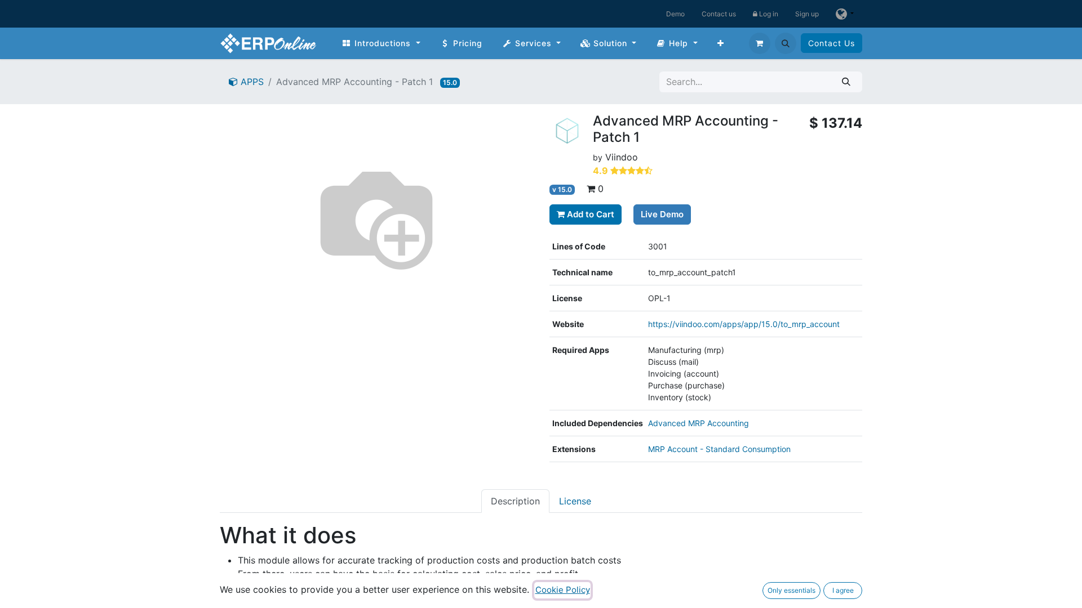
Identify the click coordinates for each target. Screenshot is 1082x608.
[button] (785, 43)
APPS (251, 81)
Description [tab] (515, 501)
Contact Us (831, 43)
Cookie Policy (562, 589)
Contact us (719, 14)
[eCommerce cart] (759, 43)
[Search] (846, 81)
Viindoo (621, 157)
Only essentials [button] (791, 590)
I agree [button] (843, 590)
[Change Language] (845, 13)
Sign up (807, 14)
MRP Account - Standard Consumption (719, 449)
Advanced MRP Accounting (698, 423)
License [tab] (575, 501)
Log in (767, 14)
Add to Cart (589, 214)
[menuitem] (380, 43)
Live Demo (662, 214)
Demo (675, 14)
